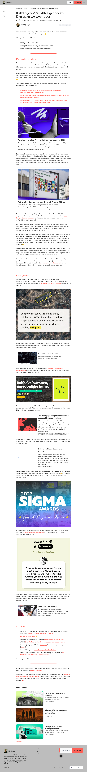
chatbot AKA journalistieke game (33, 532)
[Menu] (84, 2)
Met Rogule (43, 645)
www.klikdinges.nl (36, 670)
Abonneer (78, 2)
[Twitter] (61, 756)
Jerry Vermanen (25, 24)
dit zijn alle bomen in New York (54, 639)
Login (70, 2)
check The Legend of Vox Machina (45, 650)
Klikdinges (19, 8)
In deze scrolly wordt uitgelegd (51, 283)
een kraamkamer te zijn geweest (50, 263)
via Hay (23, 647)
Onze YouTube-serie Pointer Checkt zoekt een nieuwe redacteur (45, 642)
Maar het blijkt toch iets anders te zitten (40, 633)
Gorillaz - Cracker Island (28, 636)
